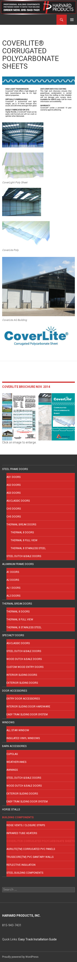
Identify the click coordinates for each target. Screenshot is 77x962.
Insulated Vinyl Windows (23, 738)
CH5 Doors (13, 516)
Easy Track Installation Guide (37, 939)
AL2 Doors (13, 595)
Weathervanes (16, 761)
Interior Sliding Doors (21, 674)
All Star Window (17, 730)
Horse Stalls (11, 809)
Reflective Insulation (21, 864)
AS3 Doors (13, 492)
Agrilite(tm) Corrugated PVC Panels (30, 849)
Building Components (18, 817)
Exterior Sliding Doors (22, 682)
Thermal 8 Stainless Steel (28, 548)
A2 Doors (12, 579)
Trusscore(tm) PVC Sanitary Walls (29, 856)
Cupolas (12, 754)
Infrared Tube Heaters (21, 833)
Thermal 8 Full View (24, 540)
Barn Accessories (14, 746)
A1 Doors (12, 572)
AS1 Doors (13, 477)
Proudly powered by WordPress (20, 956)
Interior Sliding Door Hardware (28, 706)
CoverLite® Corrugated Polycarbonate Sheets (40, 841)
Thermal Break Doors (21, 524)
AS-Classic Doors (18, 500)
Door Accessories (14, 690)
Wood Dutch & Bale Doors (24, 659)
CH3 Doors (13, 508)
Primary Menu (72, 20)
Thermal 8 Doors (22, 532)
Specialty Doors (13, 635)
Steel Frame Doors (15, 469)
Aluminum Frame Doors (18, 564)
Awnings (12, 769)
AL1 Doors (13, 587)
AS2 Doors (13, 484)
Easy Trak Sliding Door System (27, 714)
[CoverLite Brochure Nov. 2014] (38, 416)
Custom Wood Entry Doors (24, 667)
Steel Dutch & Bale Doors (23, 556)
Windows (8, 722)
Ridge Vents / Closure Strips (25, 825)
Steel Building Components (24, 872)
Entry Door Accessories (23, 698)
